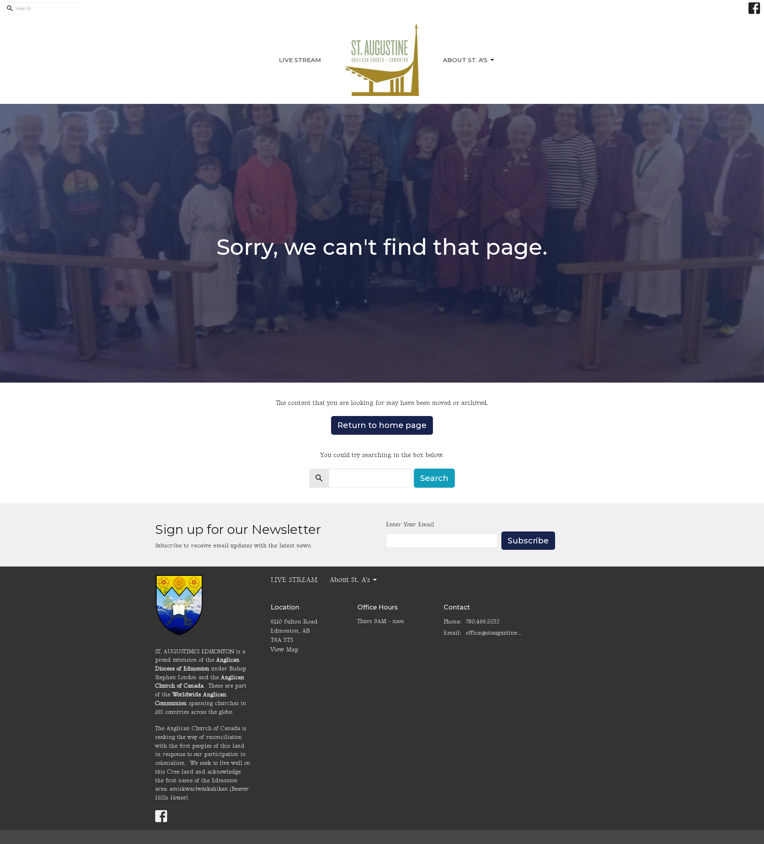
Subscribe (528, 540)
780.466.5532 (482, 621)
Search (434, 478)
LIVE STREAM (300, 60)
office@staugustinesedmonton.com (494, 633)
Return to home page (382, 425)
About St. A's (465, 60)
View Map (284, 649)
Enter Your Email (410, 524)
